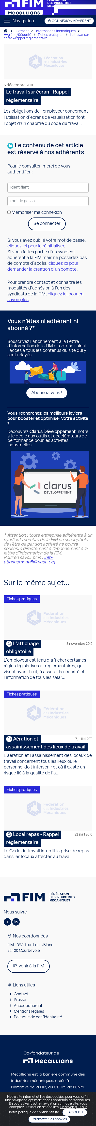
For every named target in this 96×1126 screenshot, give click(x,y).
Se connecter (46, 223)
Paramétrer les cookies (49, 1119)
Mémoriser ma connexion (36, 212)
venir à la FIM (31, 966)
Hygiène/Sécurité (17, 35)
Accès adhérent (28, 1006)
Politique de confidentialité (38, 1017)
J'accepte (74, 1112)
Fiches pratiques (50, 35)
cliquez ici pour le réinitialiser (35, 246)
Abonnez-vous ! (46, 393)
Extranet (22, 31)
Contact (21, 994)
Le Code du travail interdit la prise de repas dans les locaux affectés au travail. (48, 845)
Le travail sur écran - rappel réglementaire (46, 36)
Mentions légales (29, 1011)
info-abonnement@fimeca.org (29, 559)
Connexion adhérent (71, 21)
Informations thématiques (55, 31)
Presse (20, 1000)
